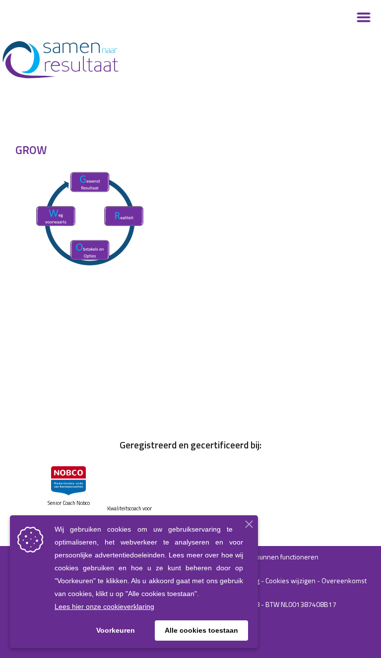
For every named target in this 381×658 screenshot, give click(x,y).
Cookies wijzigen (290, 580)
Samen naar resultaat (89, 59)
